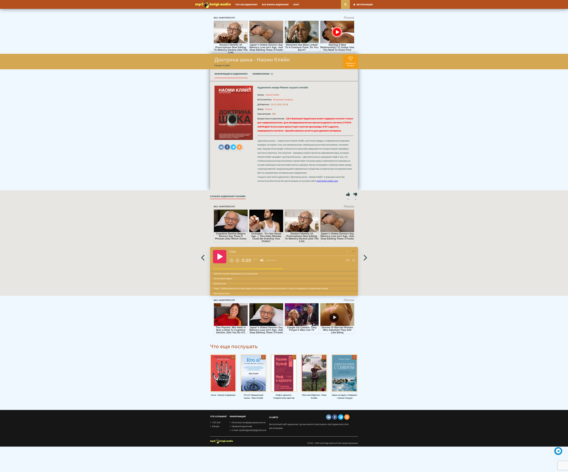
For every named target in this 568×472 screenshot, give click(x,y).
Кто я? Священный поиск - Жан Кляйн (253, 396)
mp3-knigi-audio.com (327, 180)
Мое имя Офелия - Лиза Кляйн (314, 396)
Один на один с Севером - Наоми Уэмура (344, 396)
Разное (284, 87)
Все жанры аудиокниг (275, 4)
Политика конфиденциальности (249, 422)
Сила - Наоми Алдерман (223, 394)
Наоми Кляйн (272, 94)
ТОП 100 (216, 422)
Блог (296, 4)
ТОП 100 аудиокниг (246, 4)
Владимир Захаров (283, 99)
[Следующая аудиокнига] (365, 257)
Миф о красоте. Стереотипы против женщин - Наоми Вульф (283, 396)
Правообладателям (242, 426)
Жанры (215, 426)
